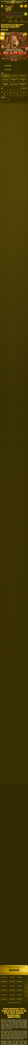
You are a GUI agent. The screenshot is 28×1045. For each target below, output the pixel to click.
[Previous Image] (2, 38)
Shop (2, 6)
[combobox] (12, 14)
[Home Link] (9, 8)
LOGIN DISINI (8, 69)
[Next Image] (2, 34)
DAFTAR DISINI (7, 65)
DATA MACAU (4, 1023)
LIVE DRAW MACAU (6, 1033)
